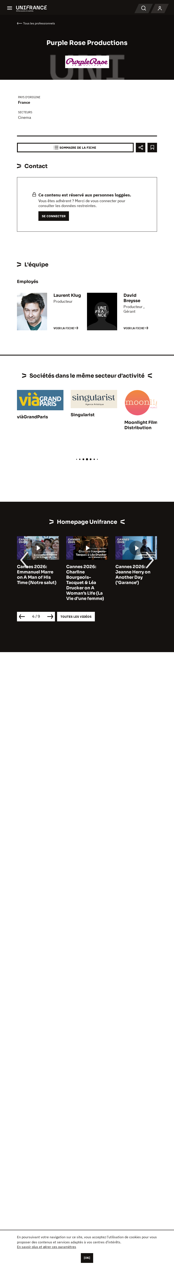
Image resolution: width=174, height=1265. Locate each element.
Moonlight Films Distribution (142, 425)
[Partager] (140, 147)
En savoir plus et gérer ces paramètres (46, 1247)
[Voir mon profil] (160, 8)
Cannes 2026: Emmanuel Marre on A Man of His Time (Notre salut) (36, 574)
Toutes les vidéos (75, 617)
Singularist (83, 414)
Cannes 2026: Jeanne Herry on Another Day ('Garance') (132, 574)
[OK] (87, 1258)
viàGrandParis (32, 417)
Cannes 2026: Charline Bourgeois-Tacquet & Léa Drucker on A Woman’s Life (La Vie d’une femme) (85, 582)
